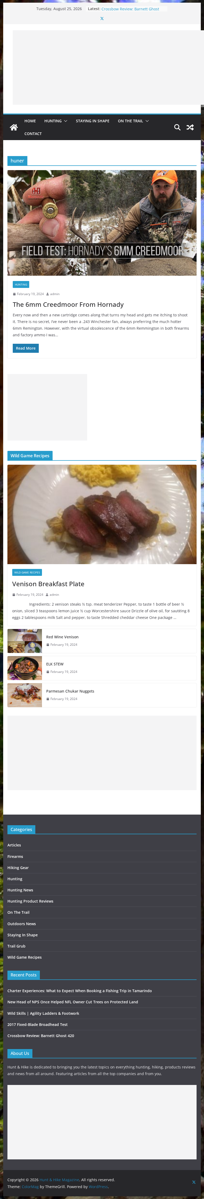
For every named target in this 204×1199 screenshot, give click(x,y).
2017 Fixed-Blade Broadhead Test (131, 8)
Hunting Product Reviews (30, 901)
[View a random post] (190, 127)
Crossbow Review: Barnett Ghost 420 (40, 1035)
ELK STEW (54, 663)
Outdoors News (21, 923)
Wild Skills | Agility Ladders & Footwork (43, 1013)
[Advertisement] (108, 67)
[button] (64, 121)
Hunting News (20, 889)
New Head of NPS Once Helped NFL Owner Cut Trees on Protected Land (72, 1001)
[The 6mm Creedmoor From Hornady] (102, 223)
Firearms (15, 856)
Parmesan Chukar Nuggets (70, 691)
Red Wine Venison (62, 636)
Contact (33, 133)
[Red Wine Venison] (24, 641)
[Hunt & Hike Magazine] (13, 127)
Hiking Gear (18, 867)
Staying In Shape (92, 120)
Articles (14, 845)
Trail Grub (16, 946)
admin (55, 294)
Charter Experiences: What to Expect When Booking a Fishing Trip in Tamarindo (79, 990)
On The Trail (130, 120)
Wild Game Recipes (27, 572)
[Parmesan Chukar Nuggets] (24, 695)
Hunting (53, 120)
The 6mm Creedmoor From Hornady (68, 304)
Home (30, 120)
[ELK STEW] (24, 668)
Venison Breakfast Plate (48, 583)
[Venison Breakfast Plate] (102, 514)
